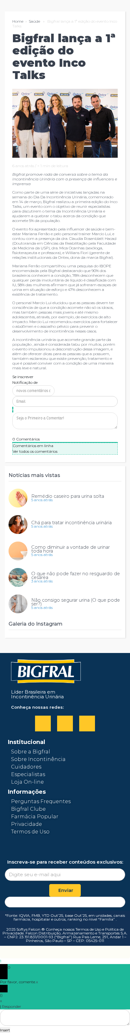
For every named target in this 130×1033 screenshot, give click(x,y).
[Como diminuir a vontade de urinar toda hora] (18, 551)
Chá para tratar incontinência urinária (71, 522)
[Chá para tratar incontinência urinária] (18, 524)
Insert (5, 1030)
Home (17, 21)
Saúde (34, 21)
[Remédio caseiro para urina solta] (18, 498)
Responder (11, 1006)
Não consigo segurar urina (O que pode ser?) (75, 602)
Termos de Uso (88, 929)
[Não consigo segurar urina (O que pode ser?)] (18, 603)
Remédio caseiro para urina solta (67, 496)
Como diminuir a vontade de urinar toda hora (70, 549)
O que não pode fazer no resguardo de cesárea (75, 575)
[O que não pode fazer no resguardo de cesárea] (18, 577)
